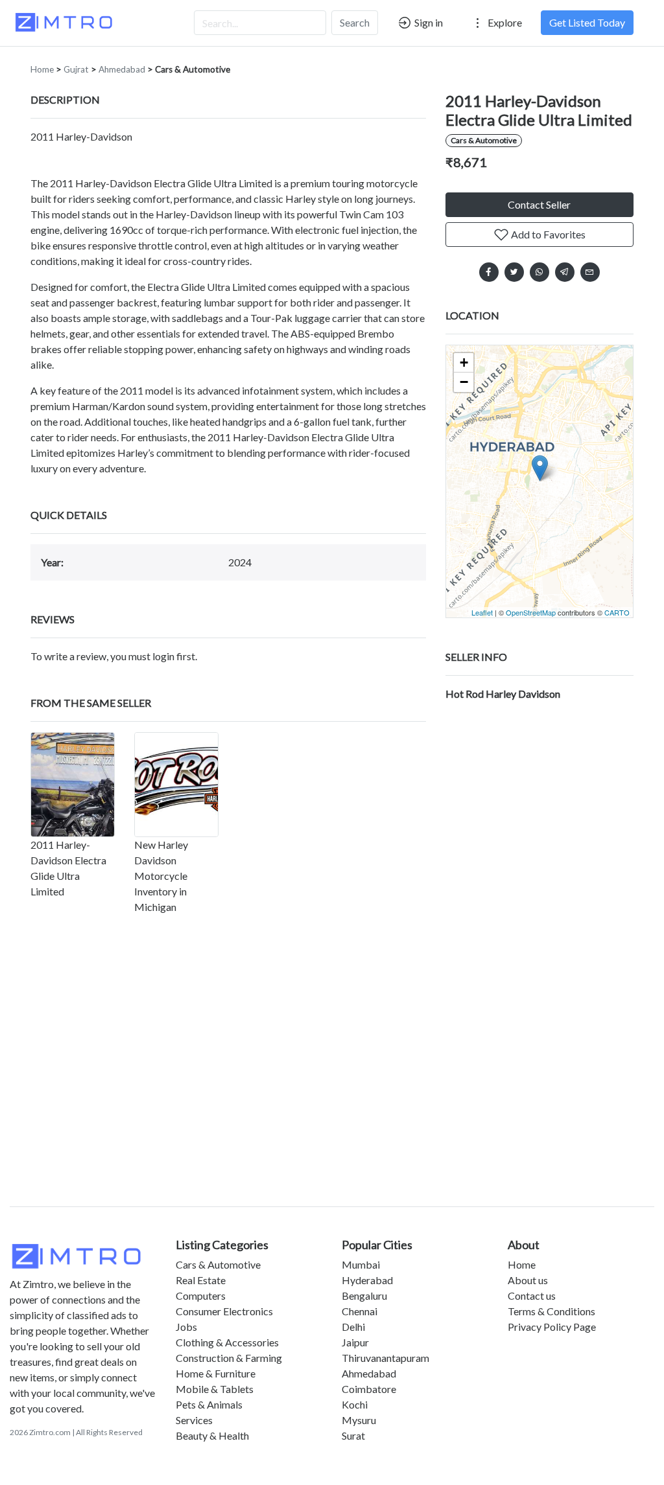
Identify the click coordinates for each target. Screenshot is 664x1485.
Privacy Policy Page (552, 1326)
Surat (353, 1435)
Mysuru (359, 1420)
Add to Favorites (547, 234)
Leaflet (482, 612)
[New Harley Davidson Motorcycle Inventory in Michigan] (176, 784)
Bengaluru (364, 1295)
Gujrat (76, 69)
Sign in (427, 22)
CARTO (617, 612)
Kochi (355, 1404)
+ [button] (464, 362)
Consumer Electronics (224, 1311)
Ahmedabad (122, 69)
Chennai (359, 1311)
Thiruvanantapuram (385, 1358)
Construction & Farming (229, 1358)
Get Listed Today (587, 22)
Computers (201, 1295)
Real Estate (201, 1280)
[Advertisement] (332, 1084)
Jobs (186, 1326)
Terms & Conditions (551, 1311)
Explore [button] (504, 22)
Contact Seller (539, 204)
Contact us (532, 1295)
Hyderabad (367, 1280)
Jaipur (355, 1342)
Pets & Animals (209, 1404)
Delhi (353, 1326)
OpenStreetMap (531, 612)
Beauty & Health (212, 1435)
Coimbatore (369, 1389)
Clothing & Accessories (227, 1342)
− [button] (464, 382)
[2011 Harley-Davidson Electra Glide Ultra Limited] (72, 784)
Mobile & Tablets (215, 1389)
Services (194, 1420)
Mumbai (361, 1264)
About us (528, 1280)
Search (355, 22)
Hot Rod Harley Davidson (502, 693)
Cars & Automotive (192, 69)
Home (42, 69)
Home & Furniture (215, 1373)
